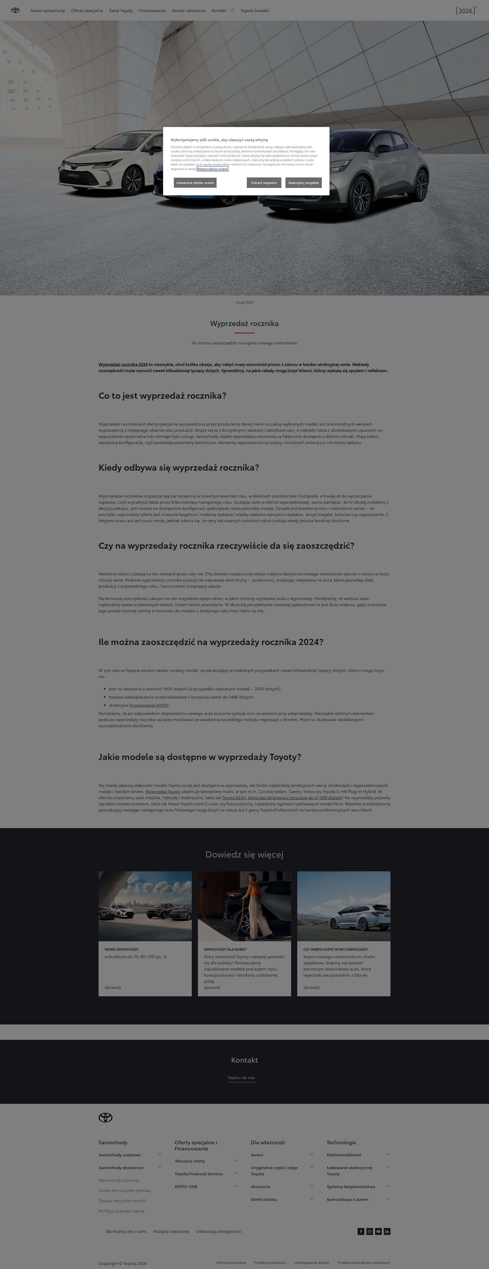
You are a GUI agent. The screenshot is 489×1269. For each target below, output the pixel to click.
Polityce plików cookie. (212, 169)
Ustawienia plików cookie (195, 183)
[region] (246, 161)
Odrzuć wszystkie (264, 183)
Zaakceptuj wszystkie (303, 183)
